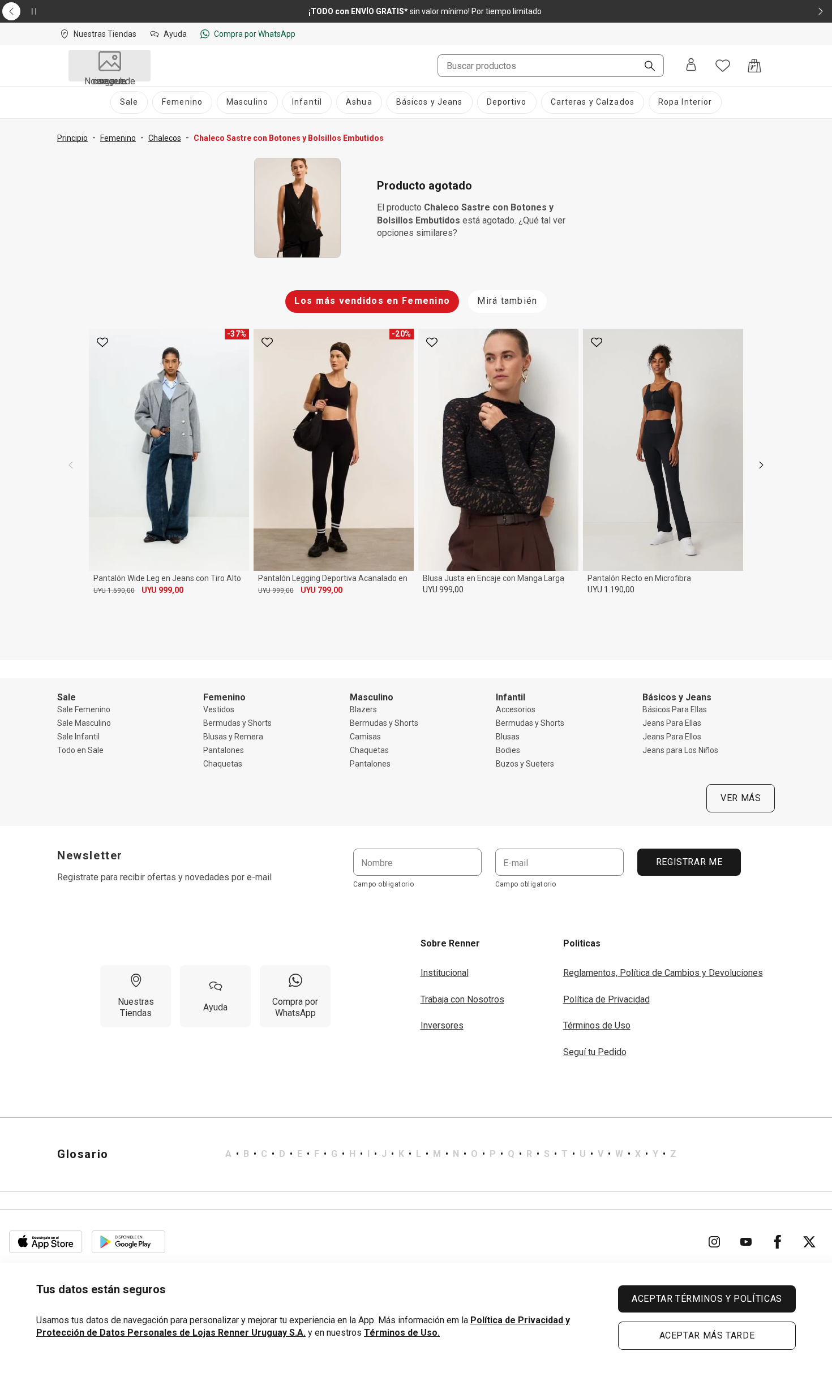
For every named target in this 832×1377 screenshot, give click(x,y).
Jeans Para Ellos (671, 736)
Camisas (365, 736)
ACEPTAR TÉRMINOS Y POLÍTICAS (707, 1298)
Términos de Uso (597, 1025)
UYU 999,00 (162, 590)
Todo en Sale (80, 750)
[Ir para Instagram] (714, 1241)
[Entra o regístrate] (691, 66)
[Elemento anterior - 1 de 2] (11, 11)
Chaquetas (222, 763)
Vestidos (218, 709)
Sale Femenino (83, 709)
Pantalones (223, 750)
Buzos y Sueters (525, 763)
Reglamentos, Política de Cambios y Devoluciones (663, 972)
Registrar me (688, 862)
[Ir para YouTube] (746, 1241)
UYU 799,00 (321, 590)
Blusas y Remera (233, 736)
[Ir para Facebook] (777, 1241)
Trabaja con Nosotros (462, 999)
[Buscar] (645, 67)
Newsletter (90, 855)
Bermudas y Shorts (237, 723)
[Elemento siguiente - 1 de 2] (820, 11)
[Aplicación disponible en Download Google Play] (128, 1241)
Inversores (442, 1025)
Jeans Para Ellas (671, 723)
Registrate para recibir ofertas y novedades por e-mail (164, 877)
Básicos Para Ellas (674, 709)
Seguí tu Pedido (595, 1052)
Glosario (83, 1154)
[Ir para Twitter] (809, 1241)
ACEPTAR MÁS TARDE (707, 1335)
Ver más (741, 798)
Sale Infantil (78, 736)
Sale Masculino (84, 723)
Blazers (363, 709)
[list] (451, 1154)
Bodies (508, 750)
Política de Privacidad (606, 999)
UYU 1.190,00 (610, 589)
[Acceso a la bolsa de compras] (754, 65)
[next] (761, 465)
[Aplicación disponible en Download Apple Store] (46, 1241)
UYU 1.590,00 (114, 591)
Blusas (508, 736)
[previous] (70, 465)
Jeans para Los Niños (680, 750)
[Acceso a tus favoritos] (722, 65)
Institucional (445, 972)
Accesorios (515, 709)
